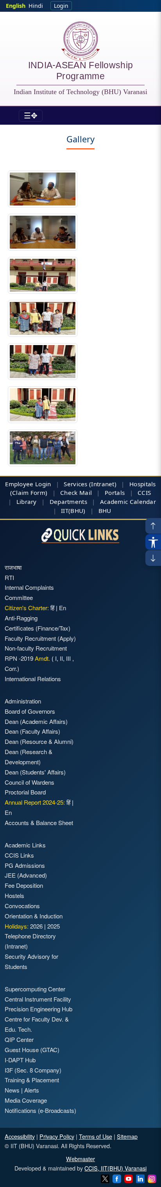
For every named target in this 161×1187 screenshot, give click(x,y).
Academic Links (25, 845)
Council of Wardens (29, 782)
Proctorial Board (25, 792)
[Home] (80, 41)
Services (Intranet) (90, 484)
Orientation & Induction (34, 916)
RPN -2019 (19, 658)
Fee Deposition (24, 885)
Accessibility (20, 1136)
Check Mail (76, 492)
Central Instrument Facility (38, 999)
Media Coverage (26, 1100)
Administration (23, 701)
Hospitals (142, 484)
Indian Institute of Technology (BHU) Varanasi (80, 92)
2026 (36, 926)
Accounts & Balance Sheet (39, 822)
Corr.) (12, 668)
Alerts (31, 1090)
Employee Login (28, 484)
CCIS (144, 492)
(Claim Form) (29, 492)
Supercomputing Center (35, 989)
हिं (52, 607)
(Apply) (66, 638)
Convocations (22, 906)
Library (26, 501)
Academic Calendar (128, 501)
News (12, 1090)
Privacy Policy (56, 1136)
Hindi (36, 5)
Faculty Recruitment (30, 638)
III (68, 658)
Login (61, 5)
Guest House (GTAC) (32, 1049)
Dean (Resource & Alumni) (39, 741)
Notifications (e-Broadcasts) (40, 1110)
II (60, 658)
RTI (9, 577)
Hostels (14, 895)
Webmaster (80, 1158)
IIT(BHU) (73, 510)
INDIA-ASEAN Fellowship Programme (80, 72)
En (62, 607)
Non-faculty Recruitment (36, 648)
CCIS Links (19, 855)
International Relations (33, 678)
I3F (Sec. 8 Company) (33, 1070)
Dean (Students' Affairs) (35, 772)
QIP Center (19, 1039)
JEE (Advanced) (26, 875)
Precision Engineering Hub (38, 1009)
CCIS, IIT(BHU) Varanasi (115, 1168)
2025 (53, 926)
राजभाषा (13, 567)
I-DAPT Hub (20, 1060)
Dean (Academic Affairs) (36, 721)
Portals (115, 492)
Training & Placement (32, 1080)
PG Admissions (25, 865)
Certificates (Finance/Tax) (37, 628)
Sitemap (127, 1136)
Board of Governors (30, 711)
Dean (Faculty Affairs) (32, 731)
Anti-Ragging (21, 618)
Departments (68, 501)
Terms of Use (95, 1136)
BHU (104, 510)
